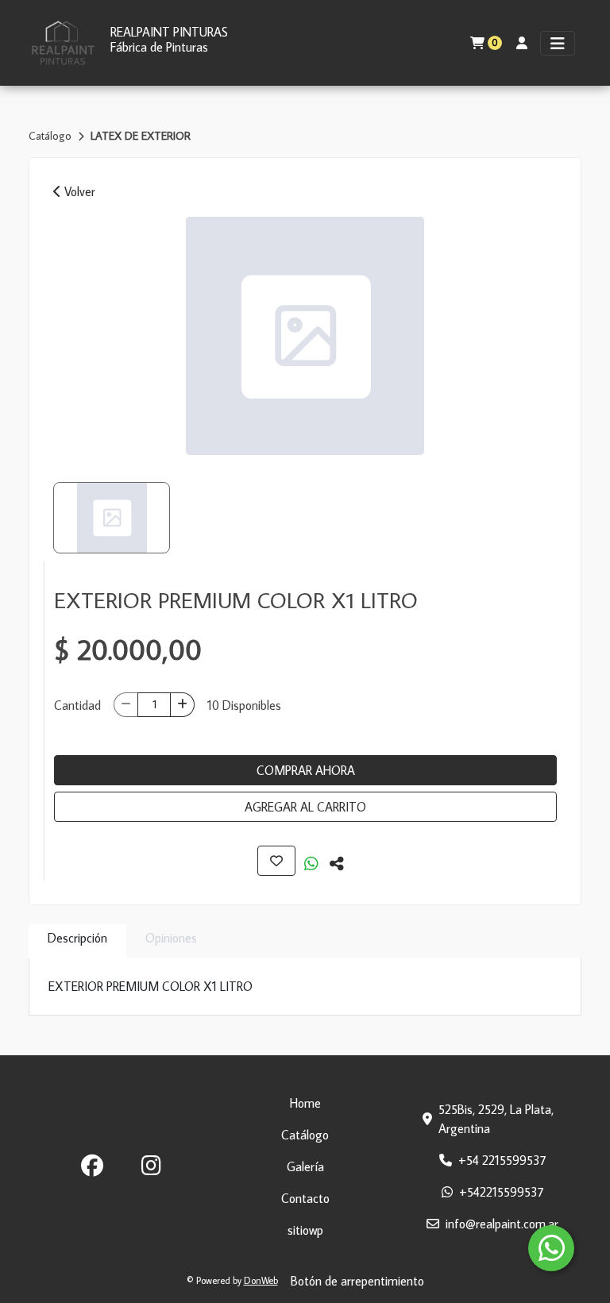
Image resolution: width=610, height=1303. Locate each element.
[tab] (77, 941)
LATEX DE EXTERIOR (141, 136)
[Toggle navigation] (557, 43)
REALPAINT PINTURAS (169, 32)
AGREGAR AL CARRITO (305, 807)
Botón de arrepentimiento (357, 1281)
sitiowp (305, 1230)
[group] (305, 336)
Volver (78, 191)
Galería (305, 1166)
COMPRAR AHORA (306, 770)
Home (305, 1103)
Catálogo (52, 136)
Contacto (305, 1198)
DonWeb (261, 1280)
